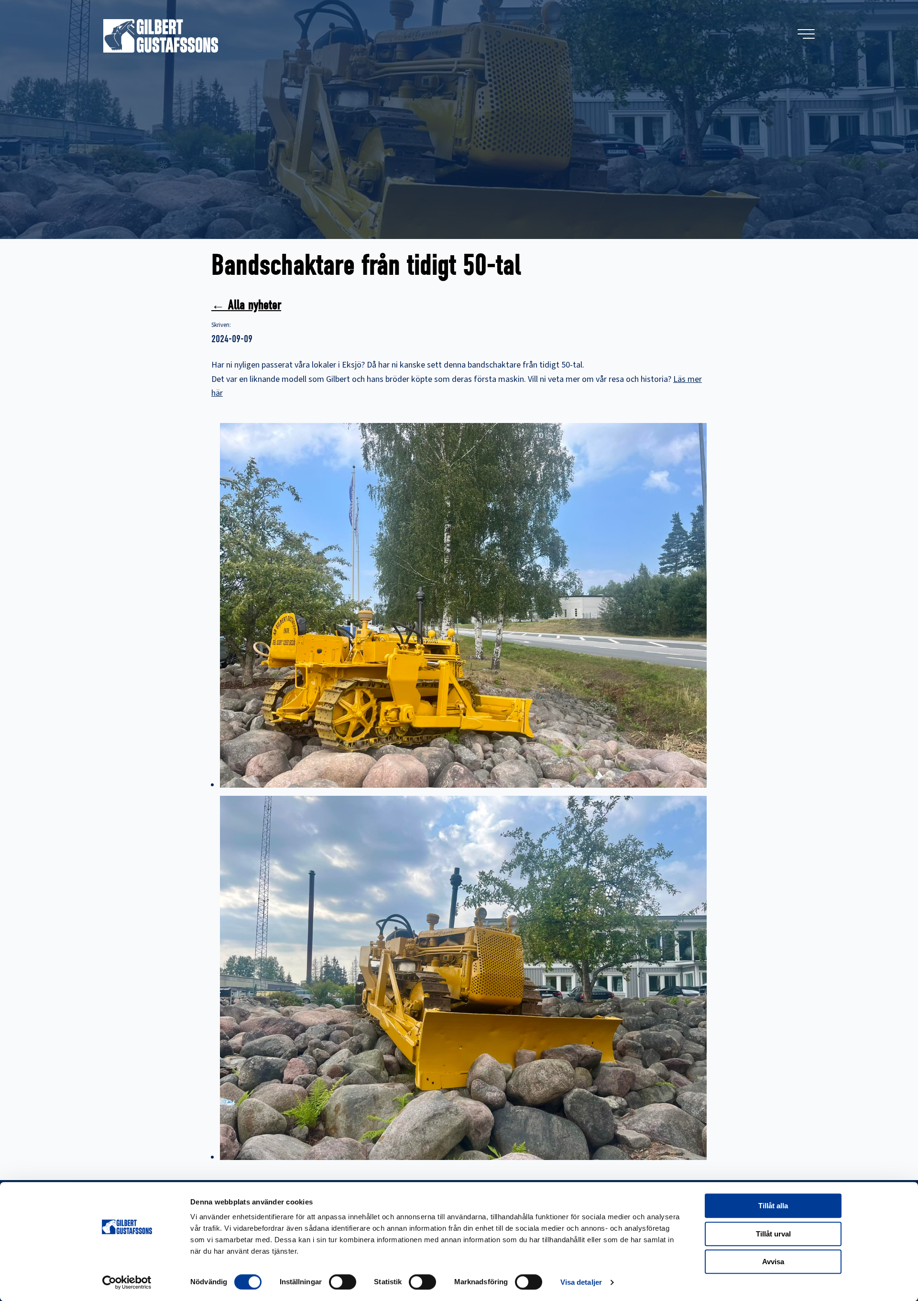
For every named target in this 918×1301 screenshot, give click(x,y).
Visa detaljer (581, 1282)
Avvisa (773, 1262)
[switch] (342, 1282)
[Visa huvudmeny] (806, 34)
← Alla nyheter (246, 305)
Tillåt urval (773, 1234)
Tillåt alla (773, 1206)
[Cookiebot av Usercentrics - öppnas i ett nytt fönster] (127, 1282)
